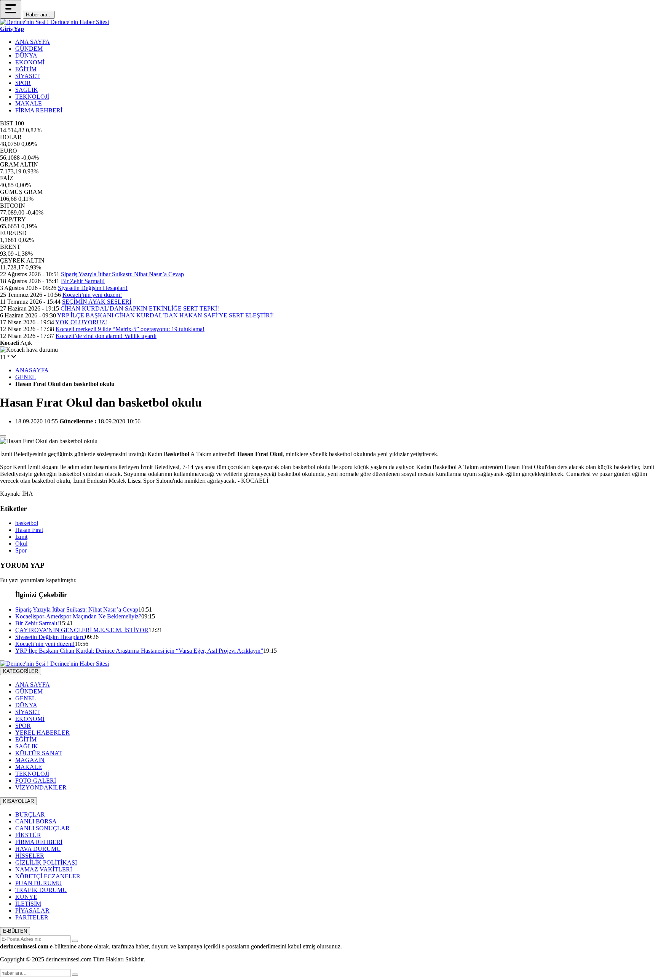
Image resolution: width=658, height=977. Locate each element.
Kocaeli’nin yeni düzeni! (92, 294)
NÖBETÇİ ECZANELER (47, 876)
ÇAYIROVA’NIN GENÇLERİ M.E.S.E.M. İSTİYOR (82, 630)
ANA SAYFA (32, 41)
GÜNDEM (29, 48)
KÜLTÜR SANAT (38, 753)
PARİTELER (31, 917)
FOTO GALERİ (35, 780)
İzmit (21, 536)
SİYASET (27, 76)
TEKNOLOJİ (32, 96)
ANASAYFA (32, 370)
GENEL (25, 377)
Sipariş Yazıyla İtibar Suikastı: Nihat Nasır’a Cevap (122, 274)
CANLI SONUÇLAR (42, 828)
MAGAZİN (30, 760)
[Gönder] (75, 941)
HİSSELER (29, 855)
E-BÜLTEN (15, 931)
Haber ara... (39, 15)
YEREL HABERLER (42, 732)
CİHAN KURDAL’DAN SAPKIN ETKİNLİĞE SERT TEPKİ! (140, 308)
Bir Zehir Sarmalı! (83, 281)
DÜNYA (26, 55)
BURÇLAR (30, 814)
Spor (21, 550)
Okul (21, 543)
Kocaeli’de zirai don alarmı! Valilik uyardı (106, 336)
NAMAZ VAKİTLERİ (43, 869)
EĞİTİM (26, 69)
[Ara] (75, 975)
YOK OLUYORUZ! (81, 322)
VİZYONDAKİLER (41, 787)
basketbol (26, 523)
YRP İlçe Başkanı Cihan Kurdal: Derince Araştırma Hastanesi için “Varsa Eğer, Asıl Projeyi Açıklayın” (139, 650)
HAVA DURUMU (38, 849)
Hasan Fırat (29, 530)
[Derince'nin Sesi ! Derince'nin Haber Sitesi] (54, 22)
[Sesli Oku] (3, 436)
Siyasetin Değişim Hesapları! (93, 288)
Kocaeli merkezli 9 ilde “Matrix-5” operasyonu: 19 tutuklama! (130, 329)
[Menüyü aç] (10, 9)
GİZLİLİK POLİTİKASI (46, 862)
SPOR (23, 83)
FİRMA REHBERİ (38, 110)
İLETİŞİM (28, 903)
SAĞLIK (26, 89)
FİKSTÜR (28, 835)
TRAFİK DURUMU (41, 890)
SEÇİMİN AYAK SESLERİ (96, 301)
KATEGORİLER (20, 671)
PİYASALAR (32, 910)
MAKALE (28, 103)
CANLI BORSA (36, 821)
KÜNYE (26, 897)
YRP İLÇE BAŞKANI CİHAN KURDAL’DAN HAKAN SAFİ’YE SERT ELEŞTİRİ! (165, 315)
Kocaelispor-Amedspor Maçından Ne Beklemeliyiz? (78, 616)
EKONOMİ (30, 62)
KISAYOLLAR (18, 801)
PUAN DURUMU (38, 883)
